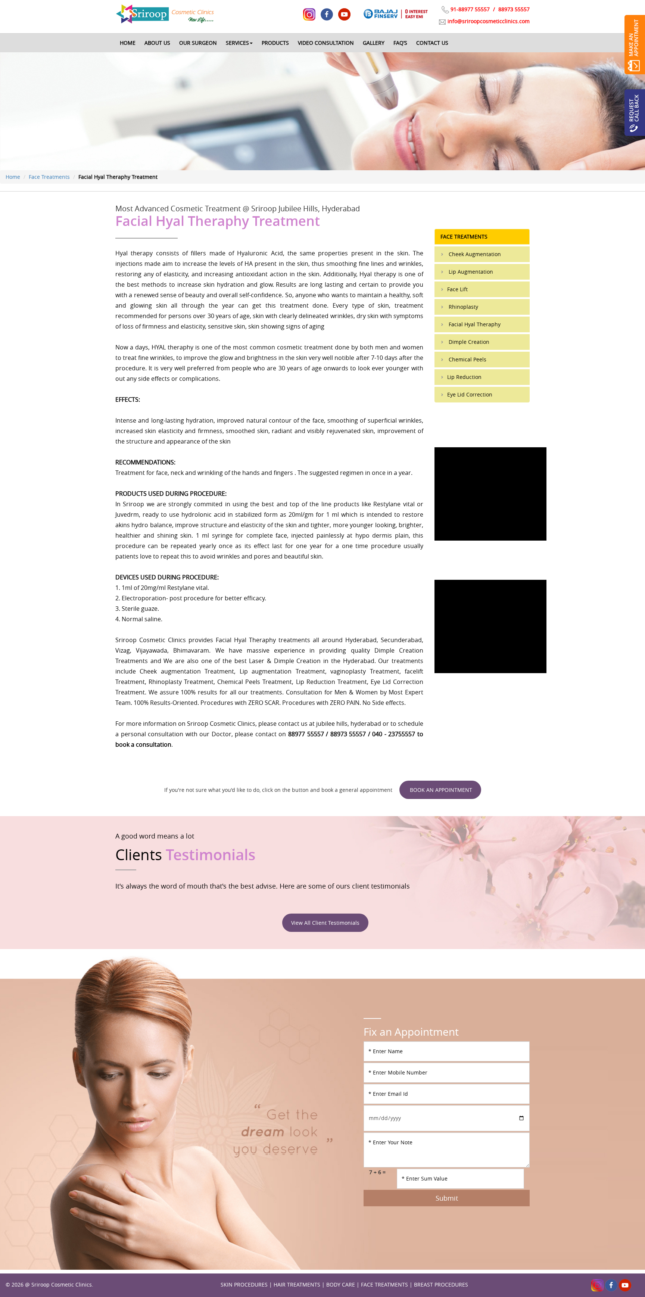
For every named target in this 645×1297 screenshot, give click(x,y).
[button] (239, 43)
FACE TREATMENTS (384, 1284)
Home (13, 176)
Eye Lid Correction (469, 394)
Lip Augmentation (470, 271)
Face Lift (457, 289)
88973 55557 (513, 9)
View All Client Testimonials (325, 922)
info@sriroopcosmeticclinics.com (489, 21)
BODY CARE (340, 1284)
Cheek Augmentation (474, 254)
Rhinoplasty (462, 306)
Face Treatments (49, 176)
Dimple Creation (468, 341)
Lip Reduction (464, 376)
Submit (447, 1198)
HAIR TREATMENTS (297, 1284)
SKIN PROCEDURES (244, 1284)
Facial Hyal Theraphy (474, 324)
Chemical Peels (466, 359)
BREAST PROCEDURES (441, 1284)
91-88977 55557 (470, 9)
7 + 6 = (377, 1172)
